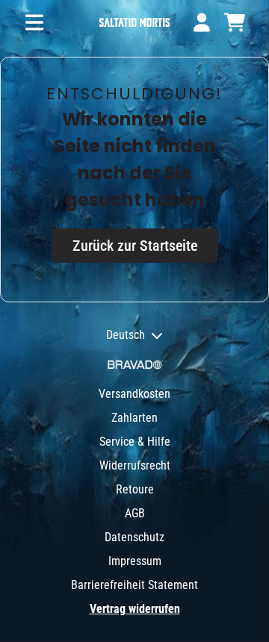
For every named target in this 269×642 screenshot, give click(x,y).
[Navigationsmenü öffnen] (34, 22)
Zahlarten (134, 418)
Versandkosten (134, 394)
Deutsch (125, 335)
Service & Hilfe (134, 441)
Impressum (134, 561)
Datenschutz (134, 537)
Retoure (135, 489)
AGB (135, 513)
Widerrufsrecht (134, 465)
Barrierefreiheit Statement (134, 585)
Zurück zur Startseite (134, 246)
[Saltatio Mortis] (134, 23)
